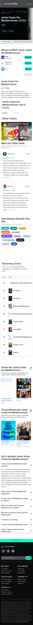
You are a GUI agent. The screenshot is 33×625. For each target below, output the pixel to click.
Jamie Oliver (16, 113)
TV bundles (21, 571)
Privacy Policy (24, 621)
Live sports (4, 569)
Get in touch (5, 590)
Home (4, 11)
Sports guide (5, 583)
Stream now (28, 57)
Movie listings (5, 573)
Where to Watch (6, 41)
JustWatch (29, 74)
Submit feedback (6, 594)
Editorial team (22, 579)
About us (20, 583)
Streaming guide (6, 579)
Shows (11, 11)
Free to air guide (6, 581)
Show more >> (7, 177)
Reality (3, 25)
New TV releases (6, 571)
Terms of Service (16, 621)
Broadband (21, 573)
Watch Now (28, 69)
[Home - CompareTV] (9, 4)
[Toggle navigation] (31, 4)
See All (31, 368)
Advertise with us (6, 592)
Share (12, 31)
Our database (22, 581)
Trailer (5, 31)
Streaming (21, 569)
